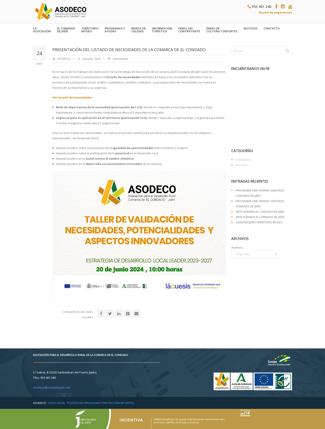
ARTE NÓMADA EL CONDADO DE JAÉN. (260, 212)
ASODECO (64, 59)
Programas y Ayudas (115, 30)
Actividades (120, 59)
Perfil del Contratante (189, 30)
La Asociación (42, 30)
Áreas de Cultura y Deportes (221, 30)
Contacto (272, 28)
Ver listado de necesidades (72, 97)
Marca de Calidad (138, 30)
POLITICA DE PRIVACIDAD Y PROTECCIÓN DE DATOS (100, 403)
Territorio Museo (89, 30)
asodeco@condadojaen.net (51, 387)
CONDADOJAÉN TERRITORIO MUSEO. (259, 222)
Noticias (250, 28)
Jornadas (242, 165)
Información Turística (162, 30)
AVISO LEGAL (56, 403)
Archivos (237, 247)
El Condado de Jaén (66, 30)
